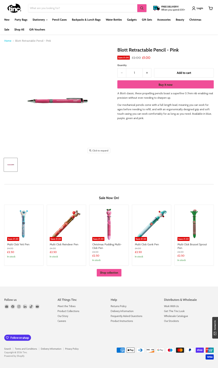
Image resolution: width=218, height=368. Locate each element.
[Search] (141, 8)
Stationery (39, 19)
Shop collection (109, 272)
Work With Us (171, 306)
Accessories (164, 19)
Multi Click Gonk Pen (147, 244)
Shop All (19, 29)
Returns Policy (119, 306)
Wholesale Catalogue (176, 316)
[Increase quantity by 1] (147, 73)
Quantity (122, 65)
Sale (6, 29)
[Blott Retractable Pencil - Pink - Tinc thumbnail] (10, 164)
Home (7, 40)
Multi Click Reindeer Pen (64, 244)
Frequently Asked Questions (126, 316)
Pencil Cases (59, 19)
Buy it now (166, 85)
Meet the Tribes (67, 306)
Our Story (63, 316)
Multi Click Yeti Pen (18, 244)
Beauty (180, 19)
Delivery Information (122, 311)
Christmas (195, 19)
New (7, 19)
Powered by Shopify (14, 356)
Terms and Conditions (26, 348)
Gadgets (132, 19)
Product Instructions (122, 321)
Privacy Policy (72, 348)
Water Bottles (114, 19)
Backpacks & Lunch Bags (86, 19)
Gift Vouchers (37, 29)
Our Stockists (171, 321)
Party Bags (21, 19)
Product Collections (68, 311)
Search (7, 348)
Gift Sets (147, 19)
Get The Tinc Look (174, 311)
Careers (62, 321)
